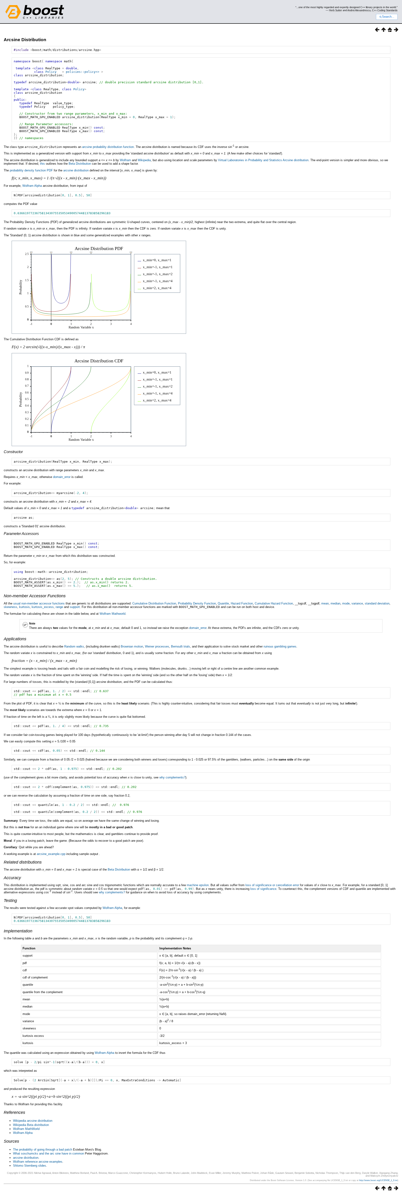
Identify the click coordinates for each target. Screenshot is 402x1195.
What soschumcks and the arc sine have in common (48, 1153)
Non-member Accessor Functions (35, 596)
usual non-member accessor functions (39, 603)
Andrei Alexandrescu (359, 10)
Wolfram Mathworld (112, 613)
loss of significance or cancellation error (272, 885)
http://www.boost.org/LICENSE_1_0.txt (378, 1180)
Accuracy (12, 877)
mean (325, 603)
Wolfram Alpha (32, 185)
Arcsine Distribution (25, 39)
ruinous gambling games (280, 646)
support (75, 607)
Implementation (18, 931)
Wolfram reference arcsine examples (37, 1161)
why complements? (172, 777)
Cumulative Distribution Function (154, 603)
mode (346, 603)
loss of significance (263, 889)
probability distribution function (113, 147)
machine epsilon (198, 885)
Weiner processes (157, 646)
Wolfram (125, 160)
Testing (10, 900)
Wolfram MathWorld (26, 1129)
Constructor (13, 452)
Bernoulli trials (180, 646)
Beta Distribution (80, 163)
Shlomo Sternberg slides (29, 1165)
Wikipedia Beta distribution (31, 1125)
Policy (51, 71)
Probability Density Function (197, 603)
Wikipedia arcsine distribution (32, 1120)
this (42, 163)
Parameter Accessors (21, 534)
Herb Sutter (335, 10)
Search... (388, 16)
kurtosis (24, 607)
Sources (11, 1141)
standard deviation (377, 603)
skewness (10, 607)
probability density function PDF (31, 170)
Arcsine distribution (295, 160)
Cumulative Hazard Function (274, 603)
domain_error (61, 477)
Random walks (74, 646)
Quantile (223, 603)
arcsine (87, 147)
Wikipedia (144, 160)
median (335, 603)
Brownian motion (132, 646)
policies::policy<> (82, 71)
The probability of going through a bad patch (42, 1149)
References (14, 1112)
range (59, 607)
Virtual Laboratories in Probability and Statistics (250, 160)
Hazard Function (242, 603)
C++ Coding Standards (385, 10)
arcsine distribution (76, 170)
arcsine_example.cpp (51, 854)
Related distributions (23, 862)
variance (357, 603)
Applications (15, 639)
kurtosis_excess (43, 607)
